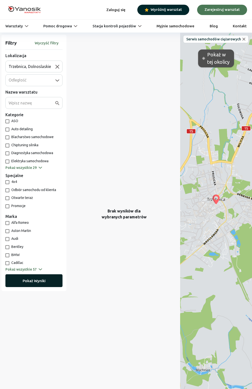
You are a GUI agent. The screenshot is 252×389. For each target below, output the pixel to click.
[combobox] (32, 66)
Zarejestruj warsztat (222, 9)
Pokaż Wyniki (34, 281)
